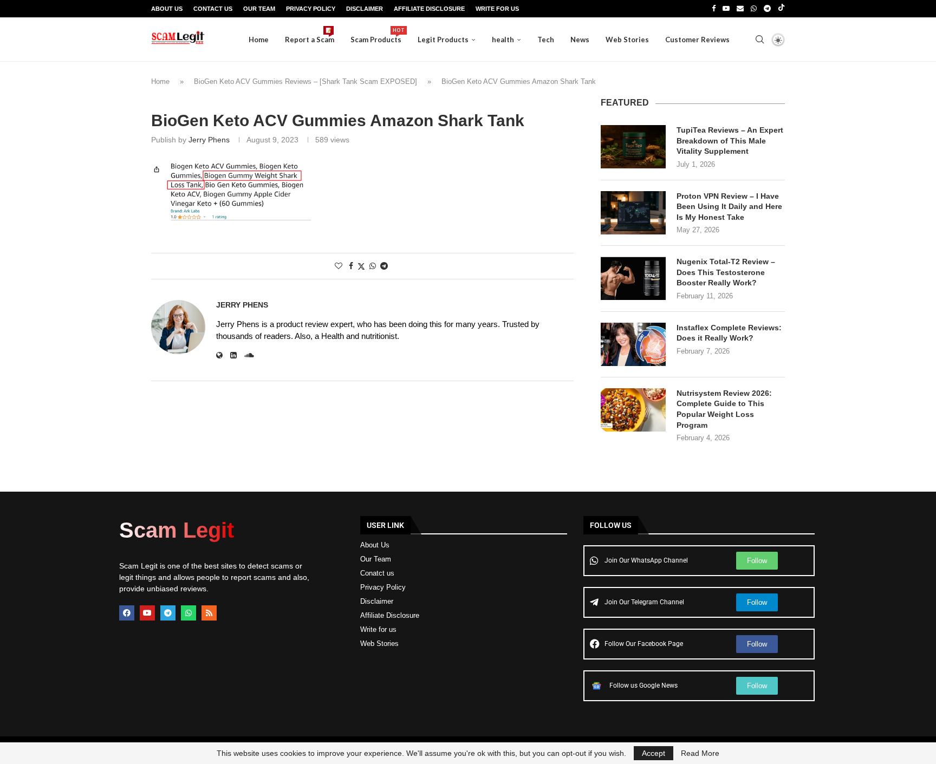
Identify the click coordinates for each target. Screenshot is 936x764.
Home (259, 39)
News (579, 39)
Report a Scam (309, 35)
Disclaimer (364, 8)
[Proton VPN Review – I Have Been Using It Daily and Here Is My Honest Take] (633, 212)
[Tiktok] (781, 8)
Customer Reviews (697, 39)
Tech (545, 39)
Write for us (378, 629)
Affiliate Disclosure (429, 8)
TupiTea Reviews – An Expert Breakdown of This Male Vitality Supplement (730, 140)
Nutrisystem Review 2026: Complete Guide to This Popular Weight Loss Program (724, 409)
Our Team (259, 8)
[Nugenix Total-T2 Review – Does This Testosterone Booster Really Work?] (633, 278)
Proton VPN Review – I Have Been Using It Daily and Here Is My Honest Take (729, 206)
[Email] (740, 8)
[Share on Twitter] (361, 266)
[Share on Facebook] (351, 266)
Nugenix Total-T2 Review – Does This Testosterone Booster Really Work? (726, 272)
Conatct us (377, 573)
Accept (653, 753)
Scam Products (375, 35)
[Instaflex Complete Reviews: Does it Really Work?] (633, 344)
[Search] (759, 39)
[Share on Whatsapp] (372, 266)
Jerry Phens (209, 139)
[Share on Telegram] (384, 266)
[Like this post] (338, 266)
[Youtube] (726, 8)
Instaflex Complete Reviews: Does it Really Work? (729, 333)
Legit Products (443, 39)
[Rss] (209, 613)
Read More (700, 753)
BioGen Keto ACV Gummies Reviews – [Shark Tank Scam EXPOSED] (305, 81)
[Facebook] (714, 8)
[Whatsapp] (754, 8)
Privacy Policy (310, 8)
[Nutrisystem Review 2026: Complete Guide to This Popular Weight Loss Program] (633, 410)
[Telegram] (767, 8)
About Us (167, 8)
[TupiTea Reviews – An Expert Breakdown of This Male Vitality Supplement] (633, 146)
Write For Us (497, 8)
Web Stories (627, 39)
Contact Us (212, 8)
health (503, 39)
